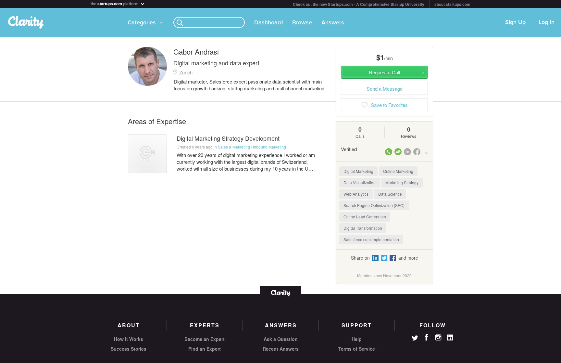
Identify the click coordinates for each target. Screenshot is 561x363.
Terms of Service (356, 348)
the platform (115, 3)
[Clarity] (280, 292)
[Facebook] (426, 337)
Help (357, 339)
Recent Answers (281, 348)
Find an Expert (204, 348)
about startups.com (452, 4)
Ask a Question (281, 339)
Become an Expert (204, 339)
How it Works (128, 339)
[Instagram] (438, 337)
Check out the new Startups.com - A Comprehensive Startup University (358, 4)
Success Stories (128, 348)
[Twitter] (415, 338)
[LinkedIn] (450, 337)
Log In (547, 22)
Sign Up (515, 22)
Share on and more (384, 257)
